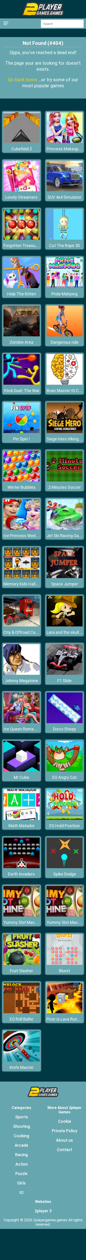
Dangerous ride (64, 342)
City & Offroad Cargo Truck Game (34, 632)
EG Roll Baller (21, 1019)
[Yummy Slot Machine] (21, 915)
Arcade (21, 1145)
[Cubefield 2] (21, 142)
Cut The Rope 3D (64, 245)
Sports (21, 1117)
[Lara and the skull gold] (65, 625)
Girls (21, 1183)
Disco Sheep (64, 729)
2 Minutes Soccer (64, 487)
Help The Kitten (21, 293)
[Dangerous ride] (65, 335)
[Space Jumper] (65, 577)
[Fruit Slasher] (21, 964)
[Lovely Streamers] (21, 190)
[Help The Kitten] (21, 287)
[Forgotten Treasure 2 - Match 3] (21, 238)
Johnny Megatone (21, 680)
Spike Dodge (64, 874)
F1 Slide (64, 680)
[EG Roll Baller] (21, 1012)
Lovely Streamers (21, 197)
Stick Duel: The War (21, 390)
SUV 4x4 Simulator (64, 197)
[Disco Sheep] (65, 722)
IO (21, 1192)
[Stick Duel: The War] (21, 383)
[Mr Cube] (21, 770)
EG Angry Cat (64, 777)
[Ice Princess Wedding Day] (21, 528)
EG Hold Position (64, 825)
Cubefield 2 (21, 148)
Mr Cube (21, 777)
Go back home (23, 79)
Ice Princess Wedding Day (27, 535)
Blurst (64, 970)
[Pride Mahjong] (65, 287)
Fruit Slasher (21, 970)
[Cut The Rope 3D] (65, 238)
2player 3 (43, 1210)
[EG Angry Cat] (65, 770)
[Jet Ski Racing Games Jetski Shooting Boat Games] (65, 528)
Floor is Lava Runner (65, 1019)
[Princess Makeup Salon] (65, 142)
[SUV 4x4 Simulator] (65, 190)
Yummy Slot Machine (23, 922)
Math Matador (21, 825)
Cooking (21, 1135)
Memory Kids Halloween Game (31, 584)
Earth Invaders (21, 874)
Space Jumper (64, 584)
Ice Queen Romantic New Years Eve (36, 729)
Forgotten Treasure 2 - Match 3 (32, 245)
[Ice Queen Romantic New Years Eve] (21, 722)
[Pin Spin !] (21, 432)
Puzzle (21, 1173)
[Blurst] (65, 964)
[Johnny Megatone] (21, 673)
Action (21, 1164)
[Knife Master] (21, 1060)
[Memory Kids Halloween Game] (21, 577)
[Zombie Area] (21, 335)
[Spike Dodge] (65, 867)
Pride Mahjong (64, 293)
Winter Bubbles (22, 487)
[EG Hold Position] (65, 819)
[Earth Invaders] (21, 867)
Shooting (21, 1126)
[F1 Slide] (65, 673)
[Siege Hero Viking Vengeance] (65, 432)
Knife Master (21, 1067)
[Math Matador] (21, 819)
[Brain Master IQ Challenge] (65, 383)
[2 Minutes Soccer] (65, 480)
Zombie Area (21, 342)
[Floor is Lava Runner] (65, 1012)
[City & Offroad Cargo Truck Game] (21, 625)
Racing (21, 1154)
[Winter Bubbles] (21, 480)
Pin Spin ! (21, 438)
